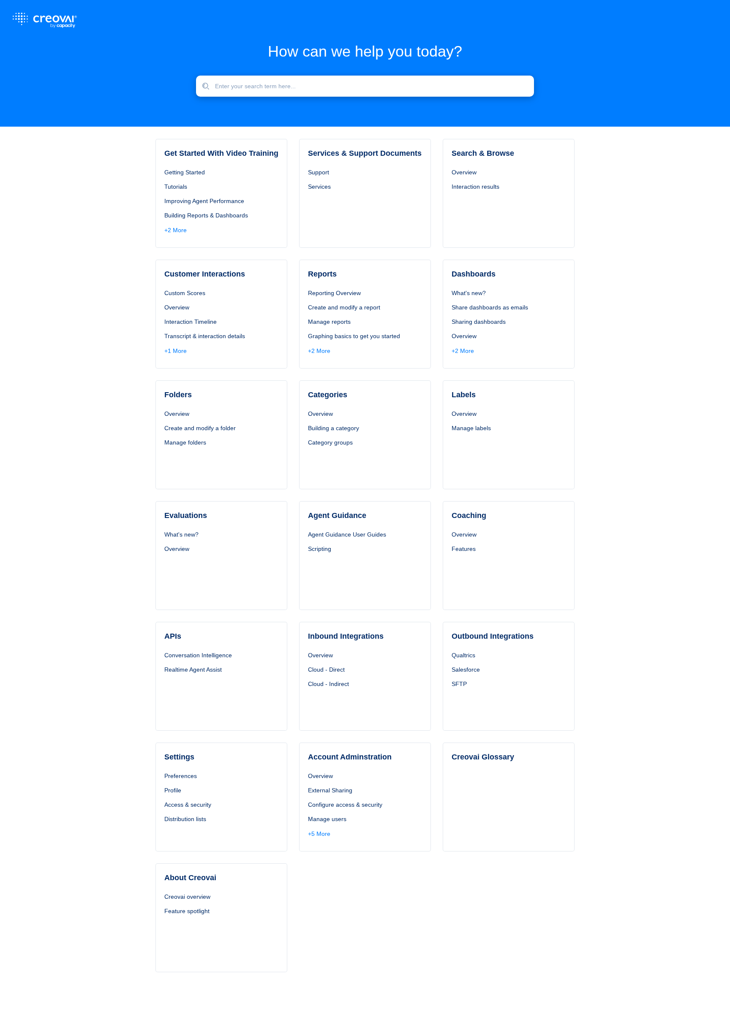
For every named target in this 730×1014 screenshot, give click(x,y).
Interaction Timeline (190, 321)
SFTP (459, 684)
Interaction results (475, 186)
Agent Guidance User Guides (347, 534)
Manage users (327, 819)
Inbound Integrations (346, 636)
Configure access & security (345, 804)
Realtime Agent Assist (193, 669)
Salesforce (466, 669)
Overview (464, 172)
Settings (179, 757)
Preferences (180, 776)
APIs (172, 636)
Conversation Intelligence (198, 655)
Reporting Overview (334, 293)
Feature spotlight (187, 911)
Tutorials (175, 186)
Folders (178, 394)
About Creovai (190, 877)
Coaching (469, 515)
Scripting (319, 548)
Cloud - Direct (326, 669)
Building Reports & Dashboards (206, 215)
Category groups (330, 442)
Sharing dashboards (479, 321)
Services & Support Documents (365, 153)
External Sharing (330, 790)
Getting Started (184, 172)
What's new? (469, 293)
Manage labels (471, 428)
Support (318, 172)
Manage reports (329, 321)
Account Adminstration (350, 757)
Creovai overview (187, 896)
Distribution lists (185, 819)
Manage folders (185, 442)
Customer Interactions (204, 274)
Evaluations (185, 515)
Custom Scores (184, 293)
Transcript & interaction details (204, 336)
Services (319, 186)
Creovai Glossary (483, 757)
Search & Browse (483, 153)
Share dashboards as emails (490, 307)
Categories (327, 394)
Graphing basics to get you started (354, 336)
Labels (464, 394)
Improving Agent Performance (204, 201)
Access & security (187, 804)
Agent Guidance (337, 515)
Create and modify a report (344, 307)
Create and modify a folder (200, 428)
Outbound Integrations (493, 636)
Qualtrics (463, 655)
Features (464, 548)
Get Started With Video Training (221, 153)
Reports (322, 274)
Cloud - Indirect (328, 684)
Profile (172, 790)
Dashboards (474, 274)
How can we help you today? (365, 51)
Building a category (333, 428)
